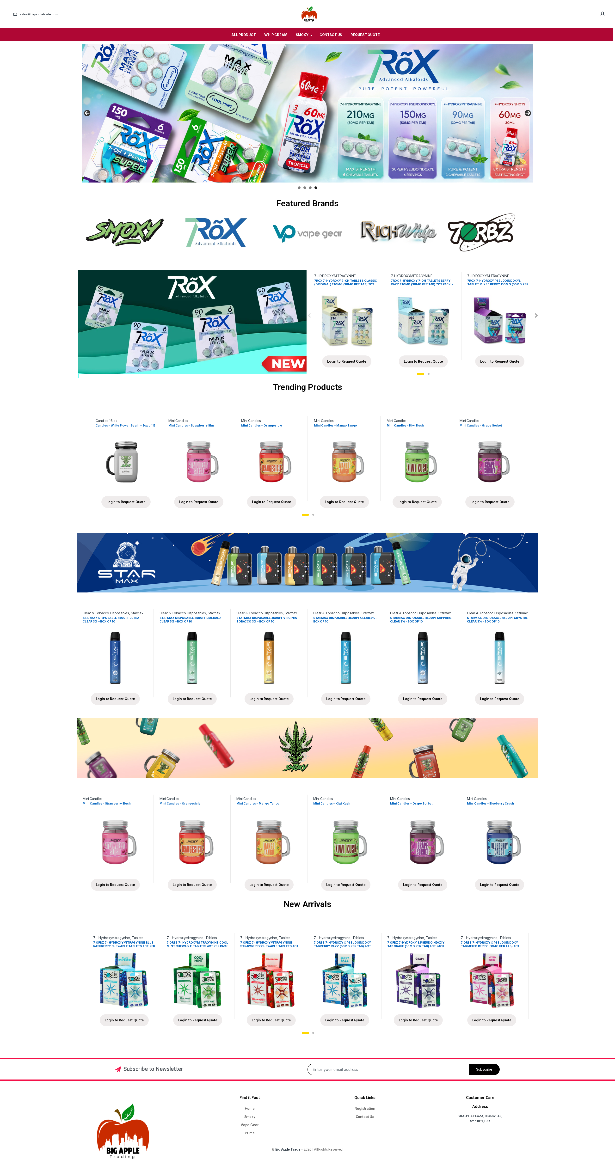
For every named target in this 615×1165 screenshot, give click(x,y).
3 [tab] (310, 187)
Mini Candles (178, 421)
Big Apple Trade (287, 1149)
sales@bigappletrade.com (39, 14)
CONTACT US (331, 35)
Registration (365, 1108)
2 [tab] (304, 187)
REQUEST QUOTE (365, 35)
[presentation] (309, 316)
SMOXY (302, 35)
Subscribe (484, 1069)
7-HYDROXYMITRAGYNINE (335, 276)
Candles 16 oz (106, 421)
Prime (250, 1133)
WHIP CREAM (275, 35)
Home (250, 1108)
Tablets (137, 938)
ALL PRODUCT (243, 35)
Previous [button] (87, 113)
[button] (420, 374)
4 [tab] (315, 187)
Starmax (137, 613)
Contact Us (365, 1117)
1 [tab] (299, 187)
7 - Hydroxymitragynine (111, 938)
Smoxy (249, 1117)
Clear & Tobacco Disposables (106, 613)
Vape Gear (250, 1125)
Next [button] (528, 113)
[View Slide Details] (307, 113)
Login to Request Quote (346, 361)
